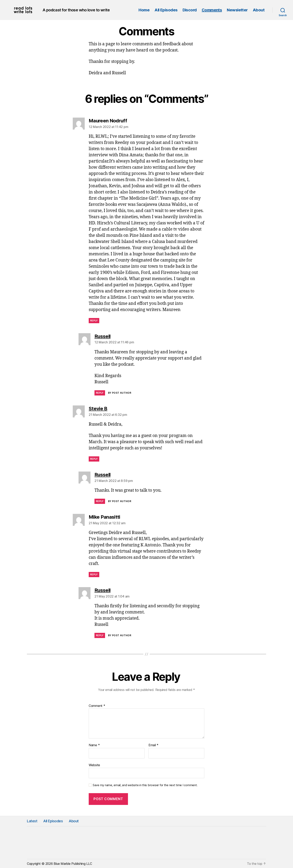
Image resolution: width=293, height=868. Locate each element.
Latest (32, 821)
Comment (97, 706)
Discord (190, 10)
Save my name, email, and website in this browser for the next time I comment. (145, 785)
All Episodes (165, 10)
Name (94, 745)
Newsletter (237, 10)
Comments (212, 10)
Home (144, 10)
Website (94, 765)
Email (153, 745)
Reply (94, 320)
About (258, 10)
